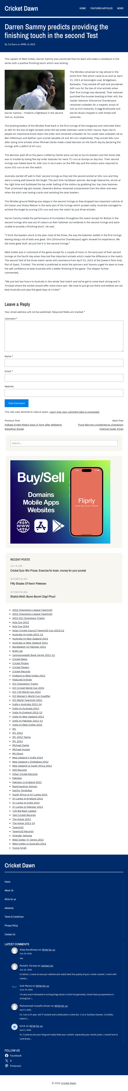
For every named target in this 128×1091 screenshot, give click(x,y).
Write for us (48, 949)
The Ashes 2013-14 (23, 823)
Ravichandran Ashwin (24, 786)
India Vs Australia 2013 (25, 708)
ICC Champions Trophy (25, 683)
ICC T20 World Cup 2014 (26, 692)
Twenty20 (18, 827)
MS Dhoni (17, 753)
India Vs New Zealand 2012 (28, 716)
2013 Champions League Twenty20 (32, 614)
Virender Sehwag (22, 835)
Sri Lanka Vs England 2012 (27, 798)
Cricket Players (20, 667)
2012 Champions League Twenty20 (32, 610)
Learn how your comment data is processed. (75, 411)
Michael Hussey (21, 749)
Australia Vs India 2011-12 (27, 634)
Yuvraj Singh (19, 847)
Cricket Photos (20, 663)
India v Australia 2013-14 (27, 704)
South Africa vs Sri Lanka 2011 (30, 794)
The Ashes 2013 (21, 819)
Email (9, 371)
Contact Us (47, 965)
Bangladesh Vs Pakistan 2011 (29, 646)
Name (9, 356)
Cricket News (19, 659)
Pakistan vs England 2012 (27, 782)
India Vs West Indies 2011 (27, 724)
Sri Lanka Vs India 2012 (26, 802)
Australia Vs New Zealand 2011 (30, 638)
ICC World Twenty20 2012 (27, 700)
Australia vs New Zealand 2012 (30, 642)
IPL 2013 (17, 741)
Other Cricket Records (25, 774)
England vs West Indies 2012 (28, 675)
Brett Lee (17, 651)
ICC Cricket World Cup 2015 (28, 688)
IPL (14, 728)
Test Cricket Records (24, 815)
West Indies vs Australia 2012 (29, 843)
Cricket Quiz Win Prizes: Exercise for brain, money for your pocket (48, 571)
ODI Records (19, 769)
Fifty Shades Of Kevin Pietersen (28, 584)
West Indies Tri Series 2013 (28, 839)
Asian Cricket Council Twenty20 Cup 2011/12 (38, 630)
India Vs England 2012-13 (27, 712)
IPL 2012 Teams (21, 737)
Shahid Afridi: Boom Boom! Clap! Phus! (32, 597)
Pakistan (17, 778)
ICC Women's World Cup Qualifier (31, 696)
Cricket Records (21, 671)
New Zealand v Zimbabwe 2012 (30, 761)
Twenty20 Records (23, 831)
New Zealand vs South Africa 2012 (32, 765)
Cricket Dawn (21, 8)
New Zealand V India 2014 (27, 757)
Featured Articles (22, 679)
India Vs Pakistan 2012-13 (27, 720)
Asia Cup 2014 (20, 626)
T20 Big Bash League (24, 810)
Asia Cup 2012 (20, 622)
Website (9, 386)
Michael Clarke (20, 745)
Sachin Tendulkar (22, 790)
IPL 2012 (17, 732)
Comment (11, 318)
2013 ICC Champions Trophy (28, 618)
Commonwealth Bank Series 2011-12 (33, 655)
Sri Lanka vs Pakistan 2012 (27, 806)
